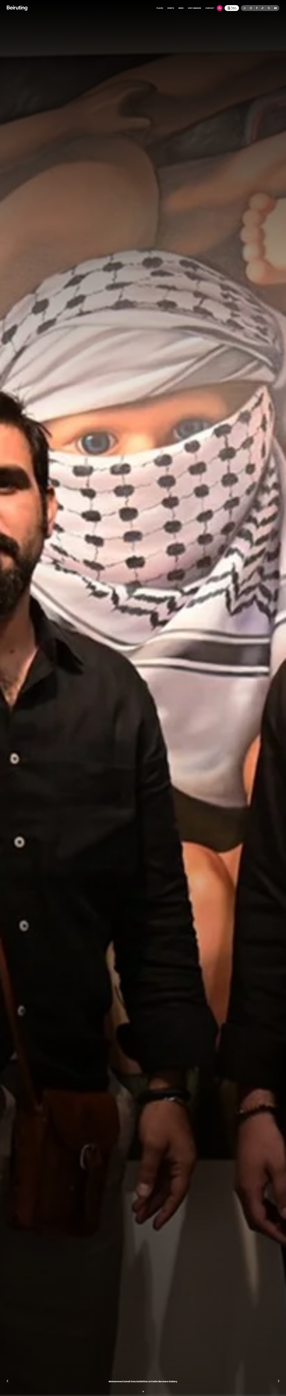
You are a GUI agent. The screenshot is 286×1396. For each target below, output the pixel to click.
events (170, 8)
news (181, 8)
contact (209, 8)
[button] (7, 1381)
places (160, 8)
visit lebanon (194, 8)
